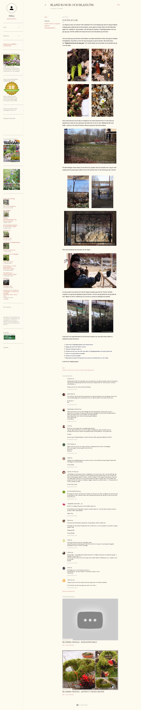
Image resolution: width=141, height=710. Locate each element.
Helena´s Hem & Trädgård (10, 254)
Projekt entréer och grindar (52, 23)
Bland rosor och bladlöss (72, 5)
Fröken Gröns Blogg (9, 198)
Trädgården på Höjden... (74, 503)
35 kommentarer (70, 694)
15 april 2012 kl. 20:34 (72, 467)
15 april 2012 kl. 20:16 (72, 453)
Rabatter (47, 26)
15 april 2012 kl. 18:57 (72, 404)
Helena (69, 552)
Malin (68, 540)
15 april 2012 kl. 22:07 (72, 535)
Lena (68, 426)
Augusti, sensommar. (9, 250)
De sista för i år (7, 238)
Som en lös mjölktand (9, 206)
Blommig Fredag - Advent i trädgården (83, 691)
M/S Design (70, 444)
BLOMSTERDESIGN (73, 491)
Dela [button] (45, 17)
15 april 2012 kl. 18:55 (72, 389)
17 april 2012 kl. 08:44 (72, 587)
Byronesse (70, 394)
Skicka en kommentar (68, 591)
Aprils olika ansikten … (9, 269)
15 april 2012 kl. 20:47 (72, 486)
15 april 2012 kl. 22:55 (72, 547)
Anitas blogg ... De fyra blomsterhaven (9, 266)
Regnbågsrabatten (49, 28)
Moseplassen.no (7, 273)
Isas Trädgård (7, 210)
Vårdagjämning (7, 286)
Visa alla (6, 299)
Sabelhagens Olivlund (73, 409)
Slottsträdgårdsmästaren (10, 225)
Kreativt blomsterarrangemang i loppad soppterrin (10, 219)
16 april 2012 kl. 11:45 (72, 575)
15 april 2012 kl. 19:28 (72, 439)
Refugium (6, 278)
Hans (68, 567)
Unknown (70, 580)
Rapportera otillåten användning (10, 45)
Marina (69, 520)
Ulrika (68, 458)
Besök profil (11, 19)
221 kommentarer (70, 645)
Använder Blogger (83, 705)
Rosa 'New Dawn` (8, 262)
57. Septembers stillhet (9, 226)
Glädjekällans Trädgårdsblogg (11, 242)
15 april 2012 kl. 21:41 (72, 499)
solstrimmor (6, 230)
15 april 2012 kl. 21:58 (72, 515)
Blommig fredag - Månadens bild (79, 642)
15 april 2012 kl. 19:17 (72, 421)
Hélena (11, 16)
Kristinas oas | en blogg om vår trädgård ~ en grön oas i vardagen (11, 291)
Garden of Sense (72, 471)
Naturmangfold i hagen (10, 274)
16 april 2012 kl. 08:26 (72, 563)
